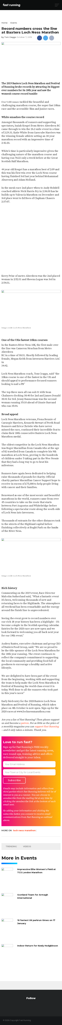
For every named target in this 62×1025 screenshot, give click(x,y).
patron (25, 723)
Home (4, 23)
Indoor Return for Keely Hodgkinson (37, 945)
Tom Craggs (10, 37)
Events (13, 23)
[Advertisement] (31, 237)
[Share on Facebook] (39, 38)
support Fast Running (47, 726)
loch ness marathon (24, 830)
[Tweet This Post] (45, 38)
